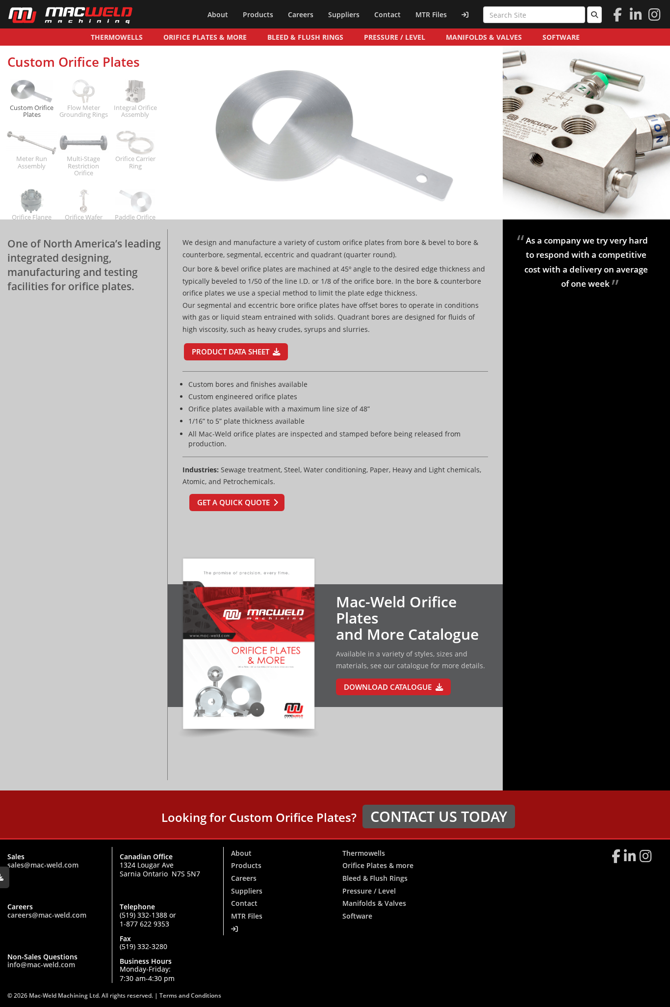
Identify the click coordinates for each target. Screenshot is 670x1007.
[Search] (594, 14)
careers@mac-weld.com (46, 915)
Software (561, 37)
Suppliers (344, 14)
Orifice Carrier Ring (135, 162)
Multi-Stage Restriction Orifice (83, 166)
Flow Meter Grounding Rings (83, 111)
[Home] (70, 14)
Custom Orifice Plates (31, 111)
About (217, 14)
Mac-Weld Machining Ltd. (65, 995)
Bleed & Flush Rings (305, 37)
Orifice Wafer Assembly (84, 220)
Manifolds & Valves (484, 37)
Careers (300, 14)
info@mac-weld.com (41, 964)
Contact (387, 14)
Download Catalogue (388, 687)
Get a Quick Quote (233, 502)
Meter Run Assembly (31, 162)
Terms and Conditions (190, 995)
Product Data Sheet (230, 352)
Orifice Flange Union (32, 220)
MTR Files (431, 14)
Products (258, 14)
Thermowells (117, 37)
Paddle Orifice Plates (135, 220)
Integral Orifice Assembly (135, 111)
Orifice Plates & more (205, 37)
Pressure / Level (394, 37)
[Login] (465, 14)
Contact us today (438, 816)
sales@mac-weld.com (42, 865)
